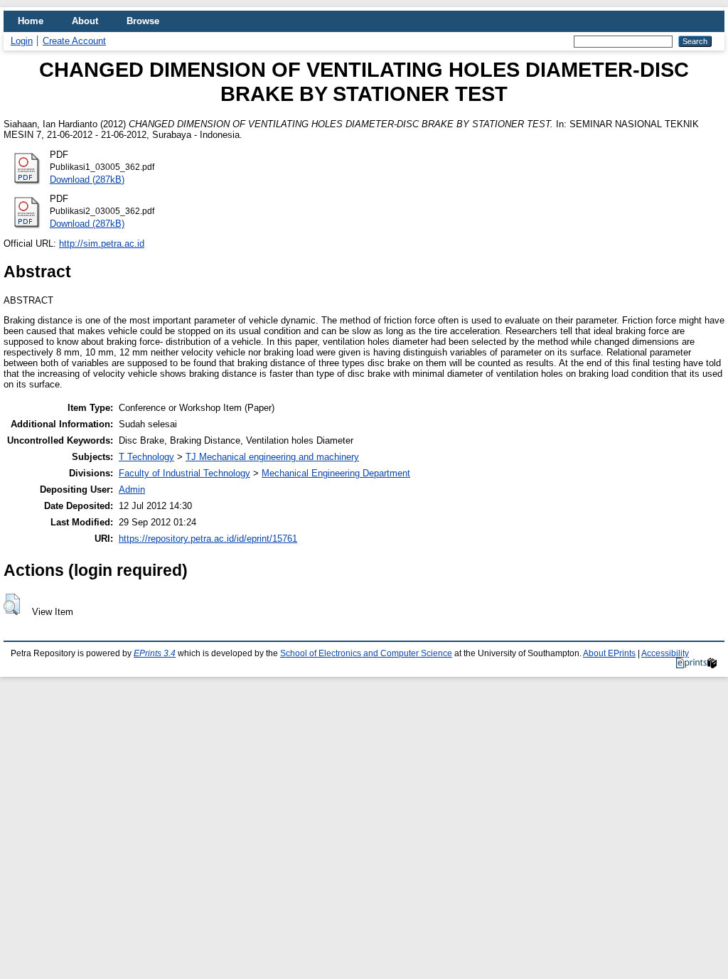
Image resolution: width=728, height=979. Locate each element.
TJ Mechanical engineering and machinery (272, 456)
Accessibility (665, 653)
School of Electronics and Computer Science (366, 653)
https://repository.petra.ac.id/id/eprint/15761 (208, 538)
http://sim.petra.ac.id (101, 243)
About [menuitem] (85, 21)
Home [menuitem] (30, 21)
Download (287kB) (87, 179)
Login (22, 41)
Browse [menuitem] (143, 21)
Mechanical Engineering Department (336, 473)
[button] (12, 604)
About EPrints (609, 653)
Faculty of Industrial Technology (184, 473)
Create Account (74, 41)
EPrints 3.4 (155, 653)
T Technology (146, 456)
